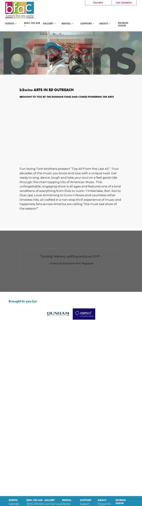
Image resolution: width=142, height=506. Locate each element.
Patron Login (123, 24)
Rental (67, 23)
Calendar (14, 503)
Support (86, 23)
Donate (98, 2)
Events (10, 23)
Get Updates (124, 2)
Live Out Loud (53, 503)
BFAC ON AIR (32, 23)
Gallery (48, 23)
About (104, 23)
